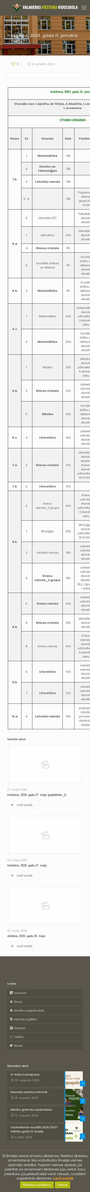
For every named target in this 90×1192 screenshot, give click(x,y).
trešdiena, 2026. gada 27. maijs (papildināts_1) (36, 794)
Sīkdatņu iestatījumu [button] (37, 1185)
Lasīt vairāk (63, 1178)
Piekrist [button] (62, 1185)
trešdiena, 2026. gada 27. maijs (27, 865)
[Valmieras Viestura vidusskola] (45, 7)
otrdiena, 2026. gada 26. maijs (26, 936)
